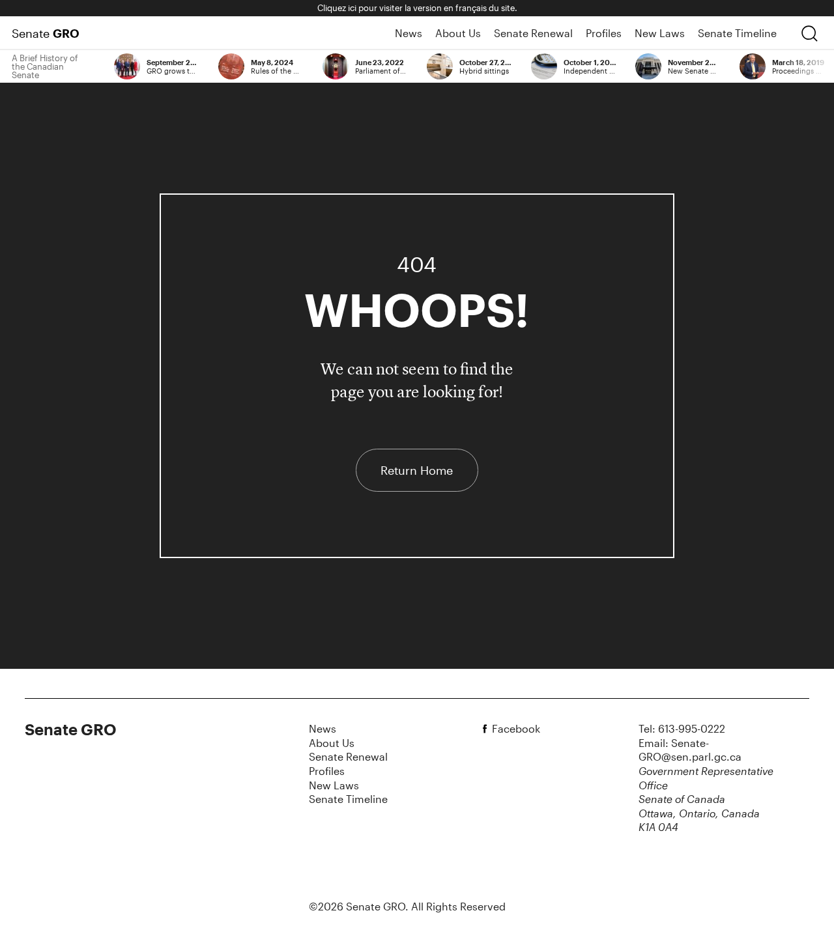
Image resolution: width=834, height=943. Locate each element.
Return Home (417, 470)
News (408, 33)
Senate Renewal (533, 33)
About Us (458, 33)
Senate (45, 33)
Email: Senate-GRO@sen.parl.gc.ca (690, 750)
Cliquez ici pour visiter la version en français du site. (417, 8)
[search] (809, 33)
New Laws (660, 33)
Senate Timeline (737, 33)
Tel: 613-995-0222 (682, 728)
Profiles (604, 33)
